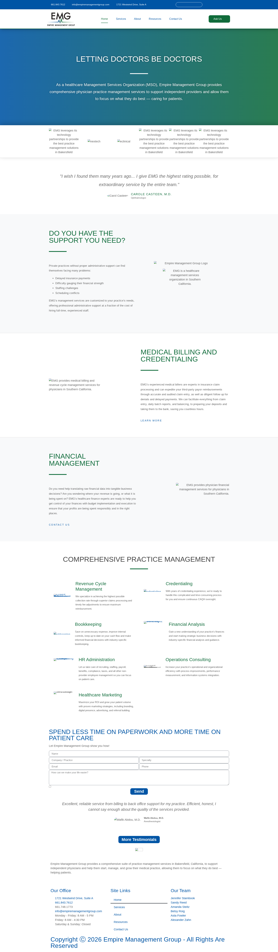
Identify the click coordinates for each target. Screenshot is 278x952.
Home (104, 18)
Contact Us (175, 18)
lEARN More (151, 420)
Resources (155, 18)
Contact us (59, 524)
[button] (52, 812)
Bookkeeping (88, 624)
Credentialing (179, 583)
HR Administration (97, 659)
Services (121, 18)
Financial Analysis (187, 624)
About (137, 18)
